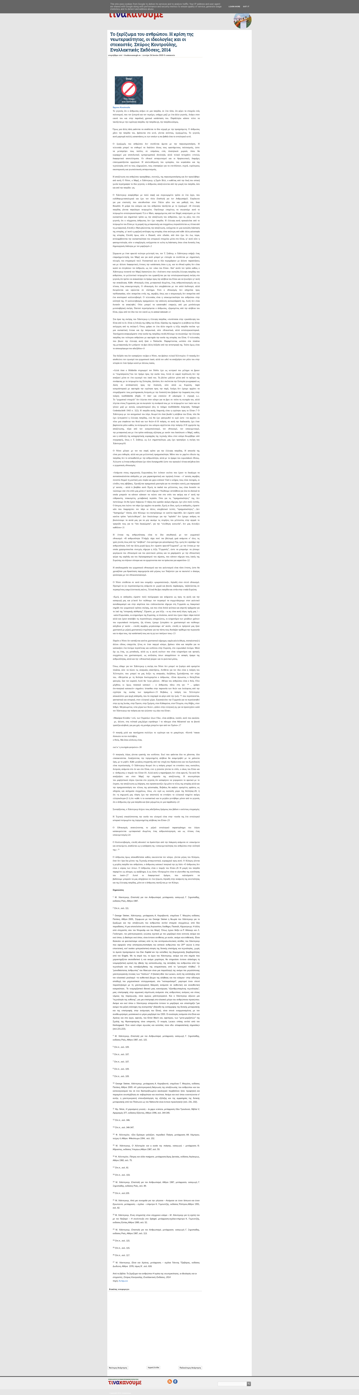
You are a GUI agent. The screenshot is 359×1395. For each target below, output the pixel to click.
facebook (175, 1381)
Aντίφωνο (123, 1281)
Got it (246, 6)
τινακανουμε (126, 1393)
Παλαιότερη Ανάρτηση (190, 1368)
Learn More (234, 6)
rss (169, 1381)
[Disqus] (154, 1327)
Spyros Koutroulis (121, 107)
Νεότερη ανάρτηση (118, 1368)
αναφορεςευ (123, 1289)
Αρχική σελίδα (153, 1368)
